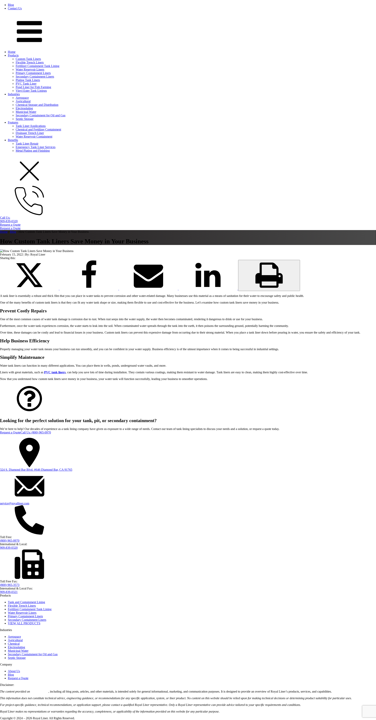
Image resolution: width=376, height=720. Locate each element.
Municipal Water (26, 111)
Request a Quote (10, 224)
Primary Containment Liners (33, 73)
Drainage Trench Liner (30, 133)
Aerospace (22, 97)
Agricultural (23, 101)
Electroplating (24, 108)
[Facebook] (89, 288)
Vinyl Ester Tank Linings (31, 90)
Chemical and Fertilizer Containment (38, 129)
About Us (14, 671)
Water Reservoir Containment (34, 136)
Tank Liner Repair (27, 143)
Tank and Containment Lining (26, 602)
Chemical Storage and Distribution (37, 104)
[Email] (149, 288)
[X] (30, 288)
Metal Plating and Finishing (33, 150)
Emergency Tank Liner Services (35, 147)
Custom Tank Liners (28, 59)
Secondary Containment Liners (35, 76)
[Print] (269, 275)
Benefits (13, 140)
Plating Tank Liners (28, 80)
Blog (11, 4)
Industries (14, 94)
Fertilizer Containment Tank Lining (37, 66)
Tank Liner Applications (31, 126)
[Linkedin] (208, 288)
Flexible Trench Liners (30, 62)
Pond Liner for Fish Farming (33, 87)
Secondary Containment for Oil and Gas (40, 115)
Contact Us (15, 8)
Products (13, 55)
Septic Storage (24, 119)
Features (13, 122)
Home (11, 52)
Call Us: (36, 432)
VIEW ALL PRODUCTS (24, 623)
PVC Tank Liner (26, 83)
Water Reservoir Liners (30, 69)
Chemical (14, 643)
